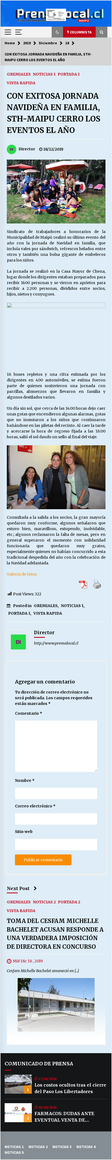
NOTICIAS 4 (85, 1146)
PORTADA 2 (69, 902)
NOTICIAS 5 (14, 1152)
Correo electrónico (35, 806)
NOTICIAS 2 (44, 902)
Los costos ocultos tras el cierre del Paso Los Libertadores (70, 1088)
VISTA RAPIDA (21, 82)
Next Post (18, 888)
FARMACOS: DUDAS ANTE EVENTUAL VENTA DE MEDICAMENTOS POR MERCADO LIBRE (64, 1117)
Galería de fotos (22, 574)
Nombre (25, 780)
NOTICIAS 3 (61, 1146)
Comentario (28, 713)
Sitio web (24, 831)
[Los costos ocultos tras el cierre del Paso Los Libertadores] (18, 1084)
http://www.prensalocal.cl (56, 643)
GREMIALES (19, 74)
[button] (57, 32)
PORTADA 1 (69, 74)
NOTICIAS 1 (44, 74)
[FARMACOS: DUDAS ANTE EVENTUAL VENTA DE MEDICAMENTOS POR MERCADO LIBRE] (18, 1112)
